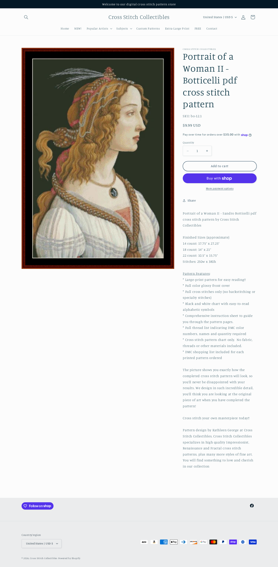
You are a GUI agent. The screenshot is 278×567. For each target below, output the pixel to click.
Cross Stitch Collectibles (43, 558)
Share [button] (192, 200)
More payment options (220, 188)
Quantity (188, 142)
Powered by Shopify (69, 558)
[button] (26, 17)
